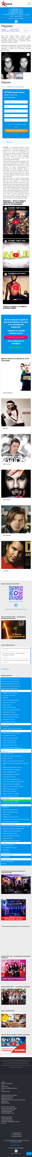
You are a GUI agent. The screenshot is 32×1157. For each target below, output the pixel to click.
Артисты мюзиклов (8, 758)
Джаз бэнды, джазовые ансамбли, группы (13, 828)
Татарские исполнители (9, 721)
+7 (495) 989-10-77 (16, 347)
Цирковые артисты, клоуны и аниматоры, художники (16, 819)
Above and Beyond (7, 392)
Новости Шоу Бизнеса (6, 1083)
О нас (2, 1085)
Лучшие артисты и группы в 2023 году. (10, 686)
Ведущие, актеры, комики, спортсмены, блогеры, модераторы (14, 750)
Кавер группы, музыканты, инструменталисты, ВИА (16, 826)
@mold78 (24, 609)
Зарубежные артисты (7, 731)
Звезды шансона (7, 705)
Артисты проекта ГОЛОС (8, 724)
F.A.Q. (2, 1089)
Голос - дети (6, 726)
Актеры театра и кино (8, 753)
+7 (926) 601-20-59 (16, 11)
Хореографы (6, 849)
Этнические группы (7, 838)
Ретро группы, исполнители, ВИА (11, 700)
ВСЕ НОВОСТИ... (5, 669)
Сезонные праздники (6, 1118)
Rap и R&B (5, 697)
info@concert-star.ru (16, 13)
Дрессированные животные (10, 809)
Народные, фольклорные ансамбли (12, 831)
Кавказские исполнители (9, 712)
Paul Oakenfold (7, 535)
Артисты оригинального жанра (9, 805)
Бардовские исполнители (9, 707)
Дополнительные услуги (7, 1120)
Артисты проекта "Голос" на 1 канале (12, 728)
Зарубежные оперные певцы (10, 745)
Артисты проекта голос (7, 1096)
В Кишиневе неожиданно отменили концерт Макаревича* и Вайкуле (13, 654)
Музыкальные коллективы (8, 824)
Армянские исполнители (9, 719)
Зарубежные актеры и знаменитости (12, 747)
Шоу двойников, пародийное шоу (11, 779)
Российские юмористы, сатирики (11, 774)
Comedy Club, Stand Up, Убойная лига (12, 756)
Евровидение (6, 856)
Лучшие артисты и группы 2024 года (10, 679)
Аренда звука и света (6, 1117)
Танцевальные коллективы (8, 843)
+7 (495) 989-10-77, (16, 9)
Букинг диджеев (14, 29)
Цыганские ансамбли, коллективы (11, 835)
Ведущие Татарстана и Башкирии (11, 793)
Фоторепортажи (5, 1091)
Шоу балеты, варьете (8, 845)
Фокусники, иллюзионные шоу (10, 816)
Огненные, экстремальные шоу (10, 812)
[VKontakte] (16, 21)
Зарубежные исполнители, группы (11, 733)
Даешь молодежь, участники (10, 788)
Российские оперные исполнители (11, 709)
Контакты (3, 1123)
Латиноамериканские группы (10, 833)
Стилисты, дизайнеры (8, 861)
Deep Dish (5, 428)
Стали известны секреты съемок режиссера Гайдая (15, 660)
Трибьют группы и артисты (9, 742)
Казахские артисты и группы (10, 693)
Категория (3, 863)
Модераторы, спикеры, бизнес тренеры (13, 786)
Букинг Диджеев (5, 1102)
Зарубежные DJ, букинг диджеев (10, 30)
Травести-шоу (6, 852)
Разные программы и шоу (7, 1113)
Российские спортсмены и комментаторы (13, 781)
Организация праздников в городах (10, 1121)
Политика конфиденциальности (9, 1088)
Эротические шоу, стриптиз (10, 847)
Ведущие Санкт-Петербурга (9, 791)
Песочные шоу (6, 814)
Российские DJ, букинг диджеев (11, 802)
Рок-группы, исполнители (9, 702)
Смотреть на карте (16, 1145)
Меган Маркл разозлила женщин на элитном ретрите (15, 648)
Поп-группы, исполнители (9, 695)
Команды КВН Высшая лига (9, 772)
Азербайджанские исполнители (11, 714)
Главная (4, 29)
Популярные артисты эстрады (9, 691)
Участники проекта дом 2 (9, 776)
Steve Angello (6, 499)
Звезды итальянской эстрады (10, 738)
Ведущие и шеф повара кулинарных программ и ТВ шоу (15, 764)
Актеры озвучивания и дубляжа (11, 796)
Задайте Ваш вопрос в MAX (16, 601)
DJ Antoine (6, 571)
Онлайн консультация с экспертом (16, 337)
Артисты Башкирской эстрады (10, 716)
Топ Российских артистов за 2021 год (10, 683)
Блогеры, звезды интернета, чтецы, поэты (13, 761)
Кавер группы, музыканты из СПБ (11, 840)
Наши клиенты (5, 1086)
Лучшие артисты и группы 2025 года (10, 681)
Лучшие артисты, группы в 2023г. (9, 688)
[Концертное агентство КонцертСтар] (16, 4)
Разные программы (6, 859)
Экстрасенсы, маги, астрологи (10, 821)
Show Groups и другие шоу (9, 740)
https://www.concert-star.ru (21, 1060)
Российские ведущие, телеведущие (11, 769)
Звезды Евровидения (7, 854)
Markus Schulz (7, 464)
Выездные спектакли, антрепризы (11, 784)
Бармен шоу (6, 807)
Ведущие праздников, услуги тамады (12, 767)
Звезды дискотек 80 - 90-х (9, 735)
